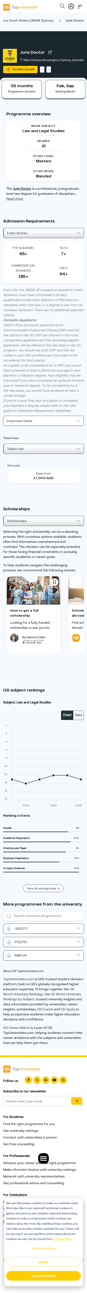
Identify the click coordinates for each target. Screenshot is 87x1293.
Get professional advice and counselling (33, 1183)
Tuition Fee (15, 449)
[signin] (71, 5)
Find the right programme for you (29, 1124)
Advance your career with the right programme (39, 1163)
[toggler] (80, 5)
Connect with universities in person (30, 1137)
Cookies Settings (43, 1248)
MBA (21, 955)
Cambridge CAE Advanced (23, 268)
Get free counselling (18, 1144)
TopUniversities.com (18, 979)
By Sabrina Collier (34, 637)
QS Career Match (16, 1028)
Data (78, 715)
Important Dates (19, 421)
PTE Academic (23, 248)
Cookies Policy (62, 1239)
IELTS (64, 248)
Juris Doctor (32, 52)
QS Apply (68, 1009)
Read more (14, 199)
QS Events (45, 1009)
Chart (67, 715)
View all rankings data (41, 888)
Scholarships (17, 521)
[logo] (20, 6)
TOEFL (63, 268)
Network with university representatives (34, 1176)
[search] (62, 7)
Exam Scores (17, 233)
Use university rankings (20, 1131)
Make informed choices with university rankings (39, 1170)
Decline (43, 1262)
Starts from (43, 473)
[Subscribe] (76, 1101)
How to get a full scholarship (24, 613)
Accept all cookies (43, 1276)
